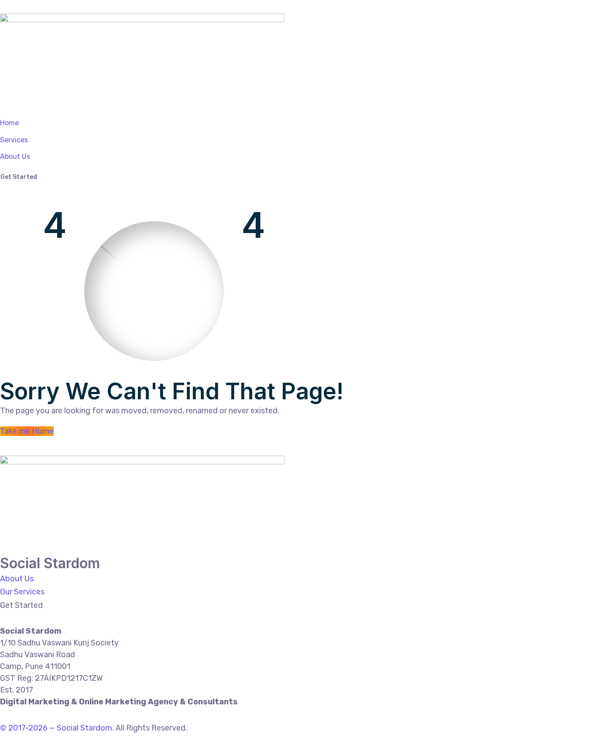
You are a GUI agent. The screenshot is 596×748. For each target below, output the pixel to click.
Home (9, 123)
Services (14, 140)
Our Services (22, 592)
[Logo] (142, 20)
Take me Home (27, 431)
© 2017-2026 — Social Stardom (56, 728)
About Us (15, 156)
